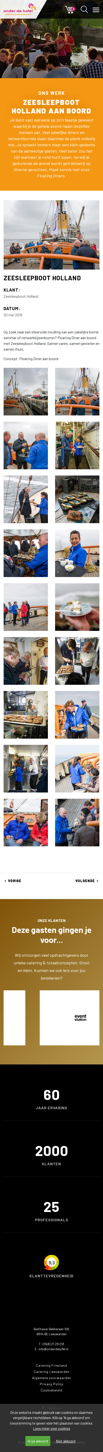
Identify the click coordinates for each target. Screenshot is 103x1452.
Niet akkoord (65, 1441)
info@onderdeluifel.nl (53, 1349)
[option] (51, 1017)
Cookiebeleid (51, 1390)
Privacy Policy (51, 1384)
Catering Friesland (51, 1365)
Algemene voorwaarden (51, 1378)
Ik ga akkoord (38, 1441)
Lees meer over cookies (51, 1428)
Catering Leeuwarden (51, 1372)
